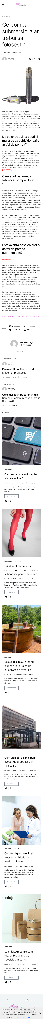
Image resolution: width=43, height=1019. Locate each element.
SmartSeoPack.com (30, 1000)
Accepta (26, 1017)
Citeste (18, 1017)
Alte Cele (6, 17)
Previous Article (11, 359)
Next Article (7, 384)
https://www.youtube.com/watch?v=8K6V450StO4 (20, 316)
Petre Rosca (10, 58)
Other (13, 377)
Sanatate (17, 561)
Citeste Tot (11, 496)
